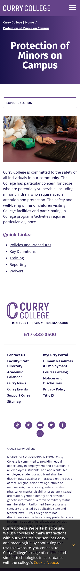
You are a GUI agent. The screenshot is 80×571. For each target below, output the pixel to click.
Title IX (48, 395)
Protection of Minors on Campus (26, 28)
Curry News (16, 383)
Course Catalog (55, 372)
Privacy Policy (54, 389)
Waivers (16, 271)
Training (17, 257)
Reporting (18, 264)
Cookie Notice (46, 562)
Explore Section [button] (19, 103)
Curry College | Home (18, 22)
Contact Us (16, 355)
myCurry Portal (55, 355)
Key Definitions (23, 251)
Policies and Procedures (30, 244)
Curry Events (17, 389)
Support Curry (18, 395)
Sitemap (14, 401)
